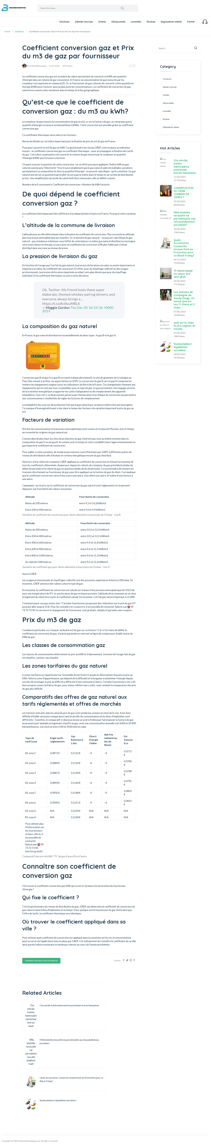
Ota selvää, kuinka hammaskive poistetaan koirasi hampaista (185, 166)
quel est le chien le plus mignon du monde (184, 326)
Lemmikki (136, 21)
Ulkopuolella (118, 21)
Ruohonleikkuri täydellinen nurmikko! (183, 347)
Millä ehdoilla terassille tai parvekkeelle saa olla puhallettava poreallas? (184, 218)
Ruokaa (151, 21)
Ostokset (64, 21)
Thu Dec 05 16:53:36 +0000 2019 (77, 309)
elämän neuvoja (84, 21)
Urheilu (102, 21)
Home (7, 31)
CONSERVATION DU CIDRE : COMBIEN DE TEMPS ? (183, 192)
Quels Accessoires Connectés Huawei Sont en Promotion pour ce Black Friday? (184, 247)
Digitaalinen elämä (171, 21)
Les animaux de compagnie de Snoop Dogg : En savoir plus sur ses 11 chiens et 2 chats (184, 299)
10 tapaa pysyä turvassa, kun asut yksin (183, 273)
